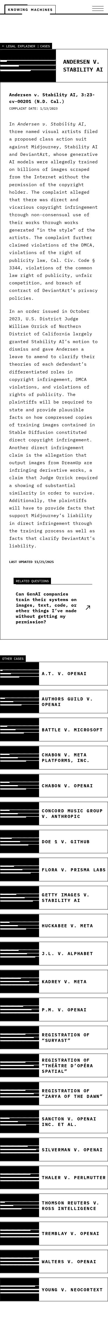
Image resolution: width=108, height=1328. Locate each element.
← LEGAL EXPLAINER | (20, 46)
